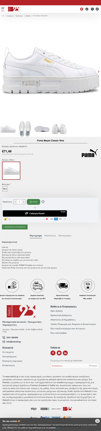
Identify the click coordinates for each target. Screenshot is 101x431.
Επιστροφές (65, 235)
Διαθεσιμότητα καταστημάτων (14, 227)
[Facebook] (52, 353)
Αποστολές (50, 235)
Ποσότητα (7, 202)
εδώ (58, 427)
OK (97, 421)
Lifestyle (28, 16)
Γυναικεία (10, 16)
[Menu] (3, 9)
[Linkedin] (65, 353)
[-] (15, 201)
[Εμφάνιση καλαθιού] (97, 9)
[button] (99, 76)
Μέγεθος (6, 185)
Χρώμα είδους (8, 160)
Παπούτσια (19, 16)
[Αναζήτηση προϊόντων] (91, 9)
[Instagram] (59, 353)
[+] (23, 201)
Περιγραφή (36, 235)
